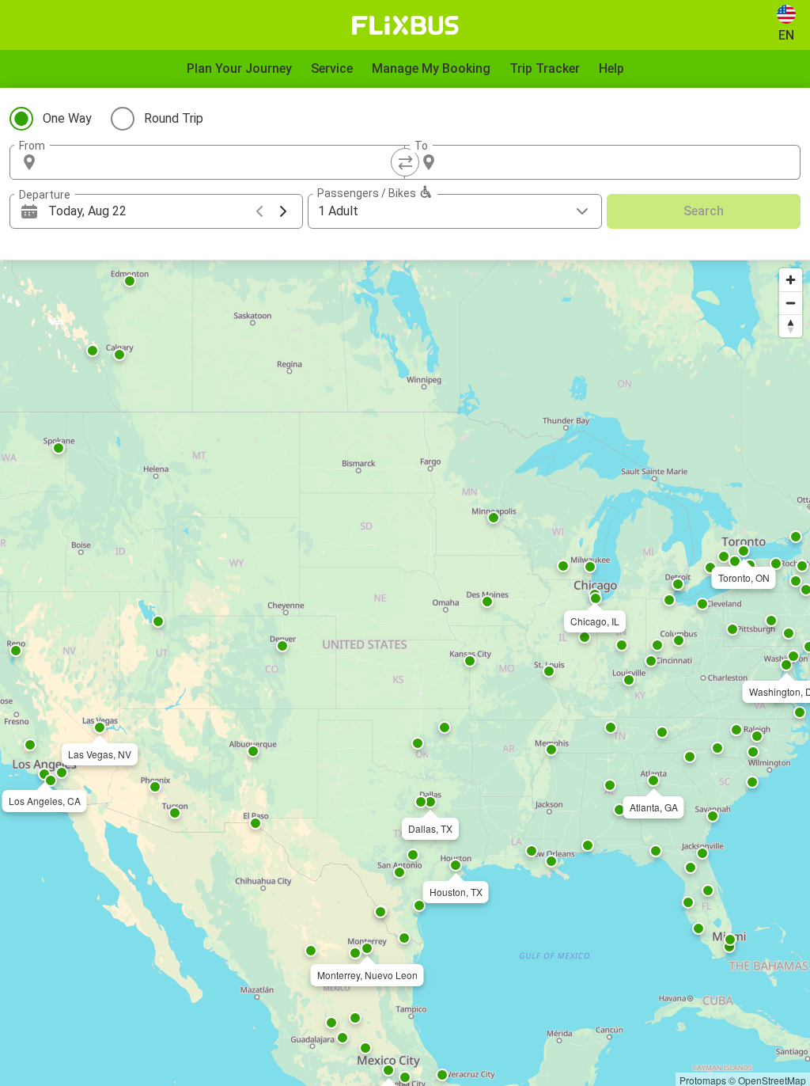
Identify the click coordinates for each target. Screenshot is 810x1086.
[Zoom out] (790, 302)
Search (703, 210)
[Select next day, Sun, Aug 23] (283, 211)
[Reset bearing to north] (790, 325)
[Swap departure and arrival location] (405, 162)
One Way (67, 118)
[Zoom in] (790, 279)
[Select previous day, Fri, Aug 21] (259, 211)
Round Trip (173, 118)
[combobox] (221, 162)
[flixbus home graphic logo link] (405, 25)
